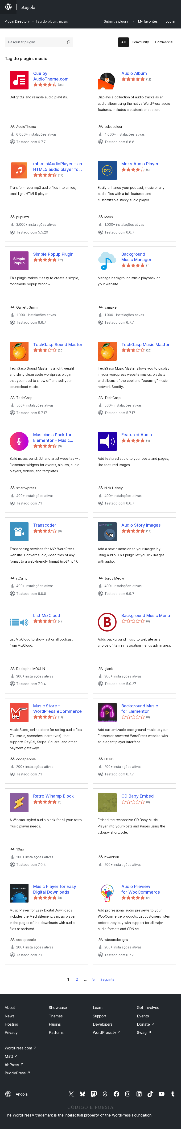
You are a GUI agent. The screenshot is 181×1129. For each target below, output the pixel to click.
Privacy (11, 1032)
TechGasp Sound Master (57, 344)
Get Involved (148, 1007)
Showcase (58, 1007)
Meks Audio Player (140, 163)
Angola (22, 1094)
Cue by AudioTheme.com (51, 76)
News (10, 1016)
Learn (98, 1007)
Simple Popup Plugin (53, 254)
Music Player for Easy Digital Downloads (54, 889)
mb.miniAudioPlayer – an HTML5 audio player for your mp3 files (57, 166)
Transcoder (44, 525)
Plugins (55, 1024)
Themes (56, 1016)
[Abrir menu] (173, 7)
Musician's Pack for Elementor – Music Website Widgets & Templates (52, 437)
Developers (102, 1024)
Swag (144, 1032)
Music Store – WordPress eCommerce (57, 708)
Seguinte (107, 979)
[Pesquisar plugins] (68, 42)
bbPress (14, 1064)
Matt (11, 1056)
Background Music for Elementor (139, 708)
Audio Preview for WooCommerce (140, 889)
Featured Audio (136, 434)
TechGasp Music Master (145, 344)
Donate (146, 1024)
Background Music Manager (136, 257)
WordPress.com (21, 1048)
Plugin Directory (17, 21)
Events (143, 1016)
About (10, 1007)
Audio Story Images (141, 525)
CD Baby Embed (137, 796)
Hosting (11, 1024)
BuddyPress (17, 1073)
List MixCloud (46, 615)
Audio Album (134, 73)
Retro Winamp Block (53, 796)
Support (100, 1016)
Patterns (56, 1032)
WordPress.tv (107, 1032)
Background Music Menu (145, 615)
